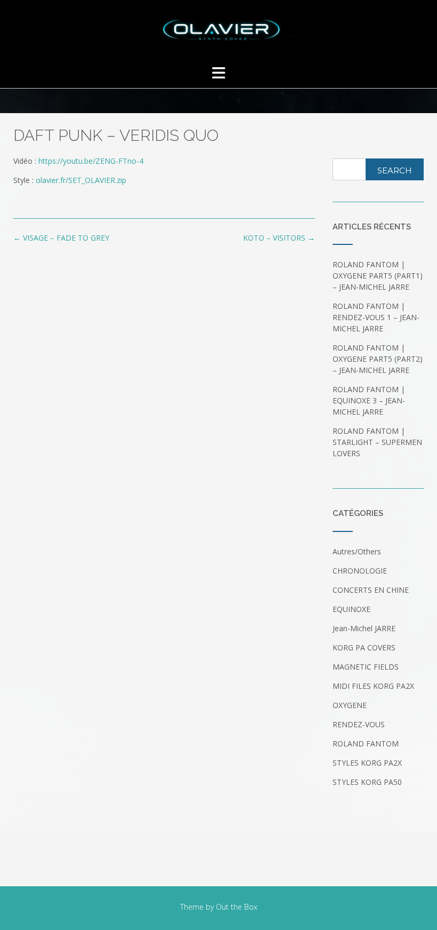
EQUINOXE (351, 609)
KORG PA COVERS (364, 647)
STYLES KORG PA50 (367, 782)
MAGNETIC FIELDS (366, 667)
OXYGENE (350, 705)
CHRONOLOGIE (360, 571)
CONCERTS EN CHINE (371, 590)
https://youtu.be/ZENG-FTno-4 (90, 161)
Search (394, 170)
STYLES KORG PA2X (367, 763)
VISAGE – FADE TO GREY (61, 238)
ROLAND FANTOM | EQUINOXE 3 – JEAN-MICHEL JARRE (369, 400)
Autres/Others (357, 551)
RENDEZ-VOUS (359, 724)
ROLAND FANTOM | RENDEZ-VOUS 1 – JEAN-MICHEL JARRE (376, 317)
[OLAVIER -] (218, 30)
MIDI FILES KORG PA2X (373, 686)
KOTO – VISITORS (279, 238)
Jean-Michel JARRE (364, 628)
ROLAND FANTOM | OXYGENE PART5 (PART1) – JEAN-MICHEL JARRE (378, 275)
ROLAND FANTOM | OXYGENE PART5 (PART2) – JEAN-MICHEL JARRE (378, 359)
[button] (218, 73)
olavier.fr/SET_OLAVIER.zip (81, 180)
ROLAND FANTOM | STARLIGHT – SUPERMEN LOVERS (377, 442)
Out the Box (236, 907)
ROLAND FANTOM (366, 743)
